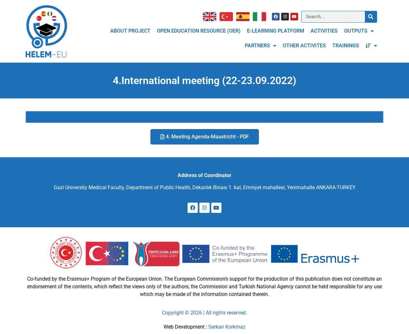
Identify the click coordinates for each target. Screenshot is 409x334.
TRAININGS (345, 46)
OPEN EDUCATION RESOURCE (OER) (199, 31)
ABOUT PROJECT (130, 31)
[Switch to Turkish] (228, 16)
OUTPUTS (355, 31)
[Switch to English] (211, 16)
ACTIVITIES (324, 31)
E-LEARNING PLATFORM (275, 31)
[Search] (371, 16)
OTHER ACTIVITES (304, 46)
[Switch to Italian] (261, 16)
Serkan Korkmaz (226, 327)
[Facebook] (276, 16)
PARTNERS (257, 46)
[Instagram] (285, 16)
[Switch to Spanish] (244, 16)
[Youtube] (294, 16)
